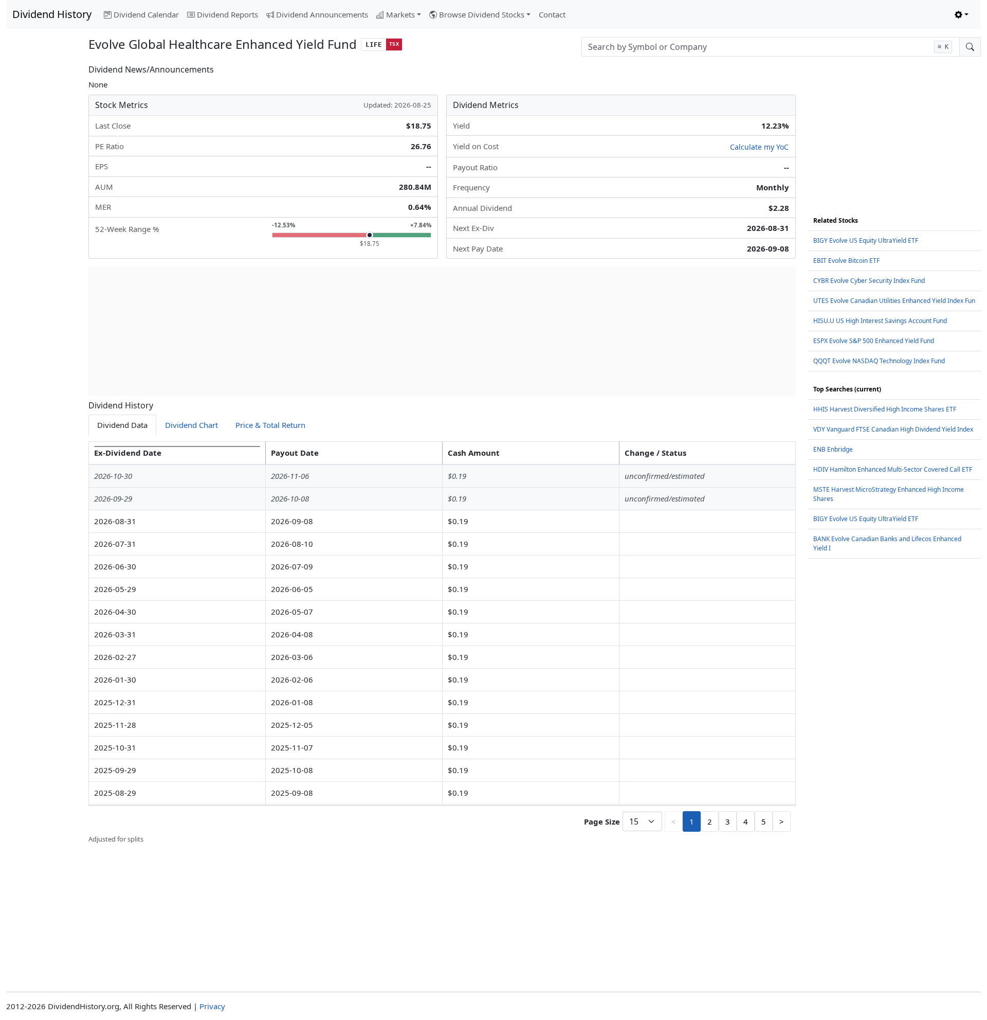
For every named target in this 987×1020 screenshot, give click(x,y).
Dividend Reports (227, 14)
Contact (552, 14)
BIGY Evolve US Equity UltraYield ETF (865, 240)
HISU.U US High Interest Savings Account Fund (880, 320)
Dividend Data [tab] (122, 425)
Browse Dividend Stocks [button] (481, 14)
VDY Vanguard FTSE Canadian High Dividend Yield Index (893, 429)
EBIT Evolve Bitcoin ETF (846, 260)
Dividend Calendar (146, 14)
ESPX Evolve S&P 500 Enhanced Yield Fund (873, 340)
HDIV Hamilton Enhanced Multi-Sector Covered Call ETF (892, 469)
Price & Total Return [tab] (270, 425)
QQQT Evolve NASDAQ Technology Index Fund (879, 360)
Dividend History (52, 14)
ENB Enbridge (833, 449)
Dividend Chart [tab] (191, 425)
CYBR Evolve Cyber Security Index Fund (869, 280)
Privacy (212, 1006)
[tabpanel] (442, 643)
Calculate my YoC (759, 147)
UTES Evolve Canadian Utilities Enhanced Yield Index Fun (894, 300)
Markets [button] (400, 14)
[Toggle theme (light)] (962, 15)
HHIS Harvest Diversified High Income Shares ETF (884, 409)
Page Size (602, 821)
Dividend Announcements (322, 14)
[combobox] (770, 47)
